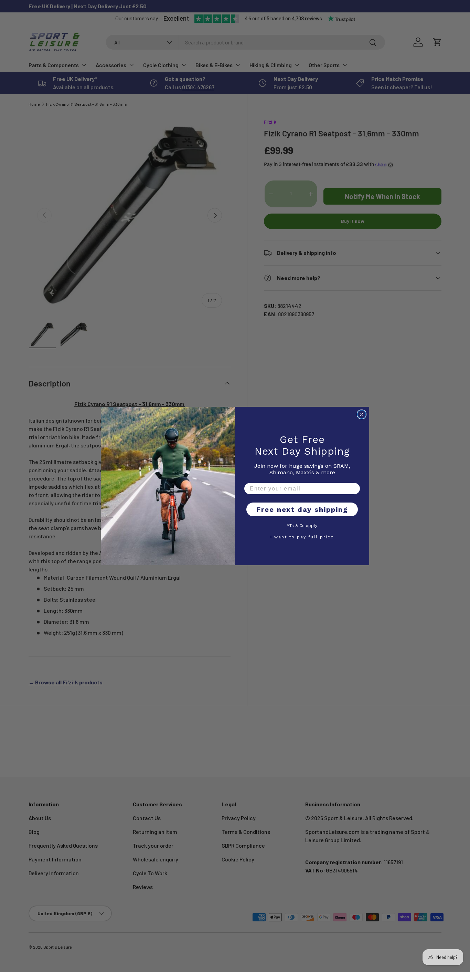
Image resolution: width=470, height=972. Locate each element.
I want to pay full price (302, 536)
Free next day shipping (302, 509)
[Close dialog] (361, 414)
